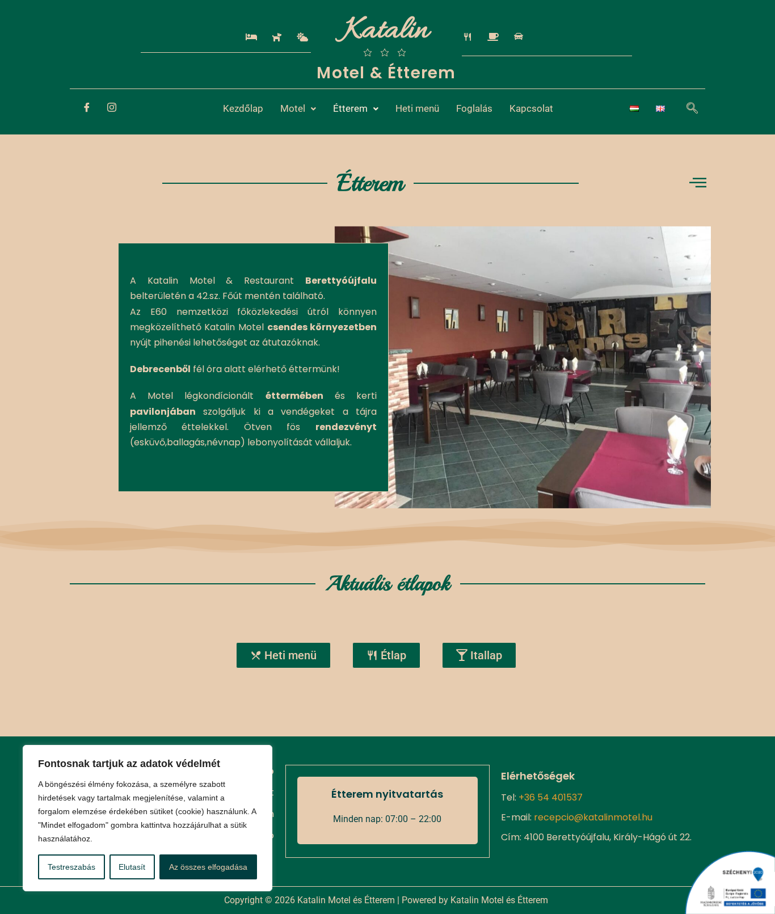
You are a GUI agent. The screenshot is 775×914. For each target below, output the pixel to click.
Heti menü (417, 108)
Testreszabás (71, 866)
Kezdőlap (243, 108)
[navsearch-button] (686, 109)
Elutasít (132, 866)
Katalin (386, 31)
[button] (298, 108)
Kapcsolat (531, 108)
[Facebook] (86, 108)
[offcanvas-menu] (697, 183)
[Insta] (111, 108)
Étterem (350, 108)
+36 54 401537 (551, 797)
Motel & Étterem (386, 73)
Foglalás (474, 108)
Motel (292, 108)
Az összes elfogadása (208, 866)
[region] (147, 818)
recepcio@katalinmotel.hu (593, 817)
